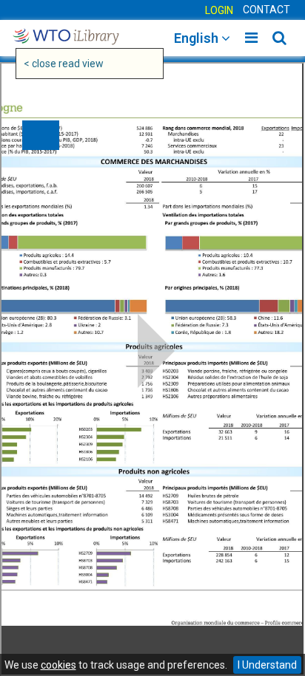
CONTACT (266, 10)
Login (219, 10)
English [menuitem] (197, 38)
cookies (58, 665)
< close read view (64, 63)
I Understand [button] (267, 665)
